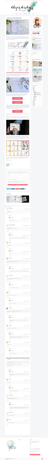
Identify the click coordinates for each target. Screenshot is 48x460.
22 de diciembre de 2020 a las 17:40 (25, 251)
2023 (33, 88)
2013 (33, 105)
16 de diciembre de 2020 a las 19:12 (25, 218)
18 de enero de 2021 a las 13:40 (27, 308)
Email (8, 177)
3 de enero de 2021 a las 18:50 (27, 292)
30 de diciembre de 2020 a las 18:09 (25, 268)
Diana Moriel (10, 258)
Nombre (8, 174)
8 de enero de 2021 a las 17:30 (26, 301)
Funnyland (10, 325)
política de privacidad (15, 179)
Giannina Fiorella (11, 412)
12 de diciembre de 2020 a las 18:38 (26, 225)
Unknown (10, 242)
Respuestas (10, 215)
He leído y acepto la (12, 179)
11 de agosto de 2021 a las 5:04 (27, 395)
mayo (34, 97)
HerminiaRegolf (11, 275)
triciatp (12, 217)
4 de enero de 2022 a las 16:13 (27, 420)
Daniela (10, 379)
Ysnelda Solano (11, 208)
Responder (8, 231)
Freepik (8, 117)
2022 (33, 89)
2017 (33, 102)
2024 (33, 87)
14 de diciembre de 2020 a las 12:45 (25, 235)
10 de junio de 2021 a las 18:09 (27, 342)
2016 (33, 103)
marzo (34, 99)
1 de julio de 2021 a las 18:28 (26, 388)
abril (34, 98)
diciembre (35, 91)
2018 (33, 101)
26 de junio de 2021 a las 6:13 (27, 359)
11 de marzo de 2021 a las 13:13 (26, 334)
